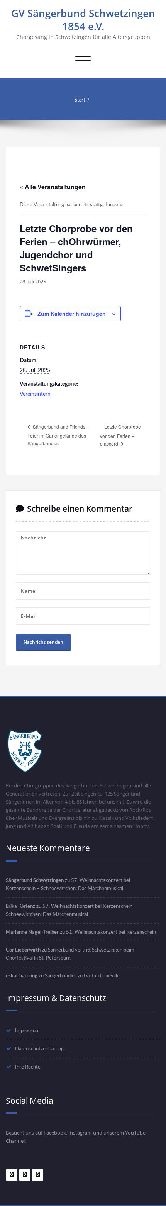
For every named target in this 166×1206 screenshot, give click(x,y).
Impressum (27, 1030)
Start (80, 100)
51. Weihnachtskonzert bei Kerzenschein (111, 932)
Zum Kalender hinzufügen (71, 313)
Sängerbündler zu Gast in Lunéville (82, 976)
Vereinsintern (35, 394)
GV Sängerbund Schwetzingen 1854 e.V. (83, 19)
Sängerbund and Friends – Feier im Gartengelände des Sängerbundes (58, 434)
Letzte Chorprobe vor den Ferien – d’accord (120, 435)
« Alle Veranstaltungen (53, 186)
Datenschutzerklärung (39, 1049)
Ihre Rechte (28, 1067)
